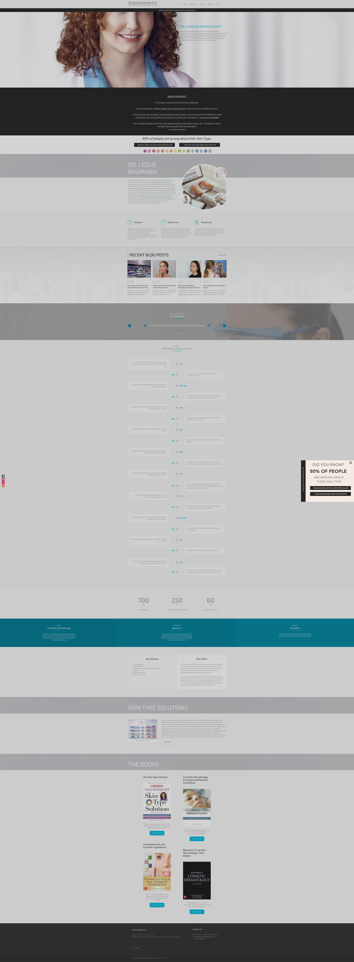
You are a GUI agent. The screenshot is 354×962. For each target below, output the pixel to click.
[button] (350, 462)
